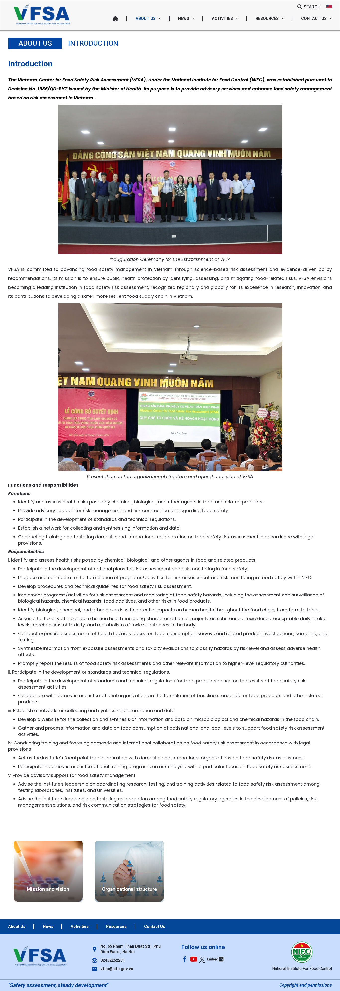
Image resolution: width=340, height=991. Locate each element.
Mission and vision (48, 889)
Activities (223, 18)
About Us (146, 18)
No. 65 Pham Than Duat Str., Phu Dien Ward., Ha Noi (130, 949)
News (184, 18)
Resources (268, 18)
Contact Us (314, 18)
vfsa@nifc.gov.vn (116, 968)
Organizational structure (129, 889)
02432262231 (112, 960)
